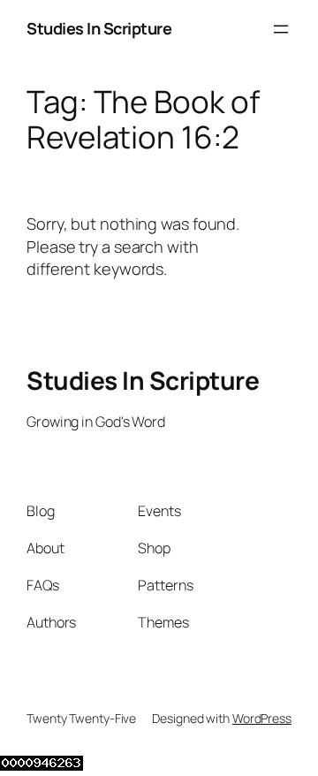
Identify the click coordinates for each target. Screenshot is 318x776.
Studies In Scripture (98, 28)
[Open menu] (281, 29)
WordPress (262, 718)
